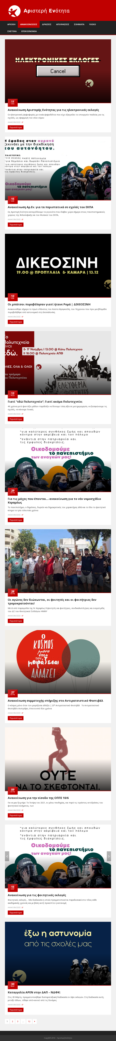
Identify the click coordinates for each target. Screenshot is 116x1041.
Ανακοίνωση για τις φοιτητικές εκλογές (37, 895)
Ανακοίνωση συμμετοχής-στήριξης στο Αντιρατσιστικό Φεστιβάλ (55, 701)
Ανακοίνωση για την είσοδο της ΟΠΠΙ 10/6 (38, 798)
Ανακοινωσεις (14, 122)
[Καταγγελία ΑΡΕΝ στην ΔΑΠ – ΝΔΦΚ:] (58, 953)
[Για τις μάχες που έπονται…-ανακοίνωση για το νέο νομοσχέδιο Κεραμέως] (58, 459)
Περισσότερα (15, 127)
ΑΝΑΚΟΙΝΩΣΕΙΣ (28, 24)
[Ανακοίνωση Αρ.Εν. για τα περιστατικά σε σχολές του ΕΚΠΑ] (58, 168)
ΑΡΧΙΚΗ (11, 24)
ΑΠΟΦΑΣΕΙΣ (62, 24)
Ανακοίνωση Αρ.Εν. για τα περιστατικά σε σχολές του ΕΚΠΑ (50, 207)
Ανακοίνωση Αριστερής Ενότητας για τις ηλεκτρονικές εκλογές (53, 110)
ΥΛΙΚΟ (92, 24)
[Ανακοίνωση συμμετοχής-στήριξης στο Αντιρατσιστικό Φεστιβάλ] (58, 661)
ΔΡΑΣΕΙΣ (46, 24)
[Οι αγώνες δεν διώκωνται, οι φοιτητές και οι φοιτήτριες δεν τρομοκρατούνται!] (58, 560)
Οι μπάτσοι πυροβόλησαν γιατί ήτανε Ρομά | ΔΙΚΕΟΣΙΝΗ (49, 304)
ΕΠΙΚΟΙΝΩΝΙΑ (29, 31)
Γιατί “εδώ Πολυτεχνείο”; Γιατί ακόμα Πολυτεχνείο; (45, 401)
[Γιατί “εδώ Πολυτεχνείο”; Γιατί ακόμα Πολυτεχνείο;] (58, 362)
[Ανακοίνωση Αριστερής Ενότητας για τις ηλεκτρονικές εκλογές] (58, 70)
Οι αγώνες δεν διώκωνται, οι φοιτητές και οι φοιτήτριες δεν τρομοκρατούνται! (52, 601)
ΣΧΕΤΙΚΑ (12, 31)
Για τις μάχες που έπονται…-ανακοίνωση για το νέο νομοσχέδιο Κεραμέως (54, 500)
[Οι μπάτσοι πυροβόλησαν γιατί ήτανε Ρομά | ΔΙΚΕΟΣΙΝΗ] (58, 265)
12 (29, 1021)
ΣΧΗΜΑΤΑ (79, 24)
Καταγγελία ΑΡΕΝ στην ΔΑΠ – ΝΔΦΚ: (34, 992)
